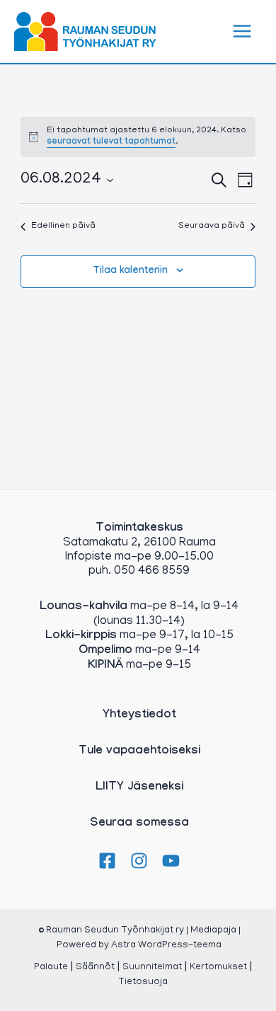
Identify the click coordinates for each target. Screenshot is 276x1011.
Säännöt (95, 967)
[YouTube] (171, 861)
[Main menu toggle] (243, 32)
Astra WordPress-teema (166, 945)
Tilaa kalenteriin (130, 271)
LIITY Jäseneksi (139, 788)
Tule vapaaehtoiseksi (139, 751)
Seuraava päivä (211, 226)
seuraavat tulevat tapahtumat (111, 142)
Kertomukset (218, 967)
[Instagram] (139, 861)
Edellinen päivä (63, 226)
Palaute (51, 967)
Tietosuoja (143, 982)
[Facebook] (107, 861)
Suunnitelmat (152, 967)
